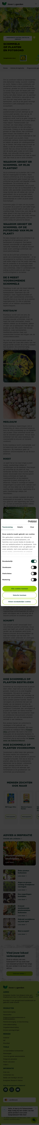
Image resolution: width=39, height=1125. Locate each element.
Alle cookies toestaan (19, 589)
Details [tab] (20, 527)
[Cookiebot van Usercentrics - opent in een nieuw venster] (28, 521)
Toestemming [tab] (7, 527)
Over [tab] (32, 527)
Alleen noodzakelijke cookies (19, 602)
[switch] (34, 567)
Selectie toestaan (19, 595)
